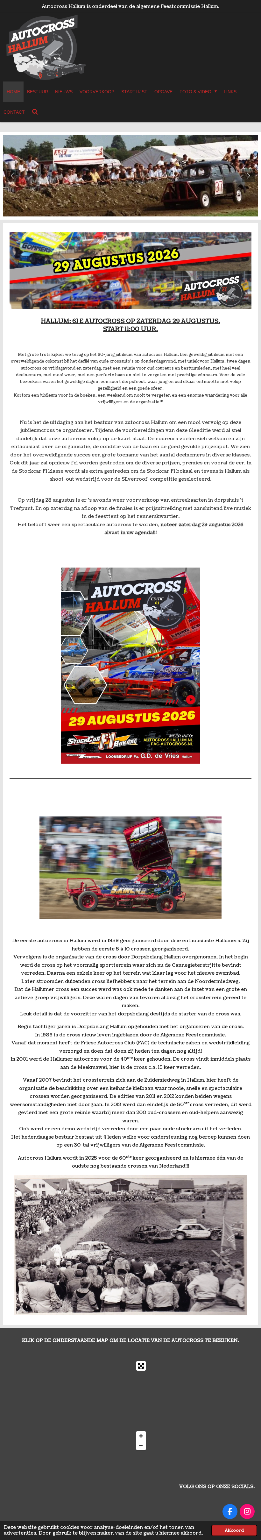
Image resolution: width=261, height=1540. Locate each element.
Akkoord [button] (234, 1530)
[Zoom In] (141, 1436)
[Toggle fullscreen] (141, 1366)
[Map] (77, 1405)
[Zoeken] (35, 112)
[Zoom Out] (141, 1445)
